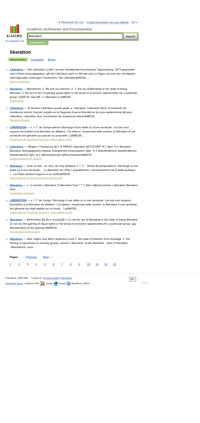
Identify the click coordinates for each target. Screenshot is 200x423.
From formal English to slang (25, 231)
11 (97, 264)
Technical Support (51, 278)
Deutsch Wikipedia (20, 81)
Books (51, 59)
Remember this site (72, 22)
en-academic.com (14, 41)
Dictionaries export (14, 283)
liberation (16, 88)
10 (88, 264)
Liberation (16, 146)
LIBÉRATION (18, 127)
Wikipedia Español (20, 120)
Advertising (66, 278)
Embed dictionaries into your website (108, 22)
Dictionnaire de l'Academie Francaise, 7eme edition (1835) (41, 212)
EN (133, 22)
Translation (37, 59)
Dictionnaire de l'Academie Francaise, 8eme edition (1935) (41, 139)
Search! (130, 36)
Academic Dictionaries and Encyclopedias (59, 29)
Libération (16, 69)
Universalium (17, 101)
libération (16, 165)
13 (114, 264)
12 (105, 264)
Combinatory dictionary (22, 193)
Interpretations (37, 42)
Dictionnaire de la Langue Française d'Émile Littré (36, 178)
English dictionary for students (26, 158)
